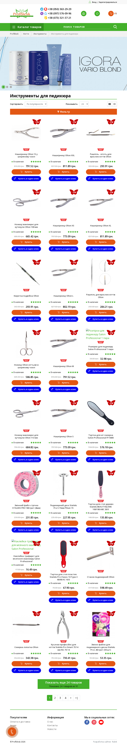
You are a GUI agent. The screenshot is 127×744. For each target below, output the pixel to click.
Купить (28, 171)
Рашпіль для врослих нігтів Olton (100, 296)
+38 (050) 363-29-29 (59, 9)
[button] (3, 87)
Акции (13, 725)
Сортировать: (16, 104)
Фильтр (64, 111)
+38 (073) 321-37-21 (59, 17)
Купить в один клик (28, 178)
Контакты (52, 725)
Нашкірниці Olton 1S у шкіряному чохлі (26, 155)
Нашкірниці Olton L (63, 295)
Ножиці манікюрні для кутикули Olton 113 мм (26, 436)
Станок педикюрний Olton (100, 577)
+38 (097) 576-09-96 (59, 13)
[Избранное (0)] (97, 13)
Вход (94, 2)
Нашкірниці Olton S (64, 436)
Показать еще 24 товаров (63, 682)
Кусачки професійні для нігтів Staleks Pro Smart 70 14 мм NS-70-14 (63, 647)
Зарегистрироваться (108, 2)
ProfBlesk (14, 33)
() (115, 13)
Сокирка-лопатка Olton (26, 647)
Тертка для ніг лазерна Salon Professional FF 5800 (101, 436)
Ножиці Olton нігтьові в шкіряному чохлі (26, 366)
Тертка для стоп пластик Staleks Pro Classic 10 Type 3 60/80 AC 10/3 (63, 577)
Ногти (26, 33)
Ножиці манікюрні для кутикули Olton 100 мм (26, 225)
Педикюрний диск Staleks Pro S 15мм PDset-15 (63, 506)
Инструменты (40, 33)
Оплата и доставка (20, 721)
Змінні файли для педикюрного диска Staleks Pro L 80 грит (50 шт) (101, 647)
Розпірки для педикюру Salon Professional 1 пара (100, 348)
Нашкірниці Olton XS (63, 225)
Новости (51, 729)
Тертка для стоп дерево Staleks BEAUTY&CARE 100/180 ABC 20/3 (100, 507)
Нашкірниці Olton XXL (63, 155)
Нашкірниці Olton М (63, 366)
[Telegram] (42, 9)
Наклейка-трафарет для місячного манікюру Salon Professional (26, 559)
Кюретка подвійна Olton (26, 295)
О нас (50, 721)
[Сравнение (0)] (84, 13)
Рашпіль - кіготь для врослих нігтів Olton (100, 155)
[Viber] (42, 13)
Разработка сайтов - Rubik (105, 741)
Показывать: (72, 104)
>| (76, 698)
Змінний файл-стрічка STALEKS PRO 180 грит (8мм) (26, 506)
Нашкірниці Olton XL (100, 225)
